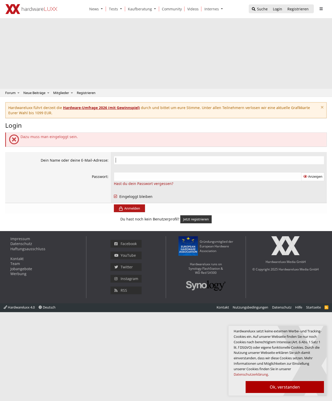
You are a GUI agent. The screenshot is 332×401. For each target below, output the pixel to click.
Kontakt (17, 258)
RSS (124, 290)
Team (15, 263)
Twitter (127, 266)
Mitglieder (61, 92)
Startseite (313, 307)
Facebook (129, 243)
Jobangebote (21, 268)
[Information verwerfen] (321, 108)
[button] (103, 8)
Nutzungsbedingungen (250, 307)
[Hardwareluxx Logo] (31, 9)
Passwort (99, 176)
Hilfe (298, 307)
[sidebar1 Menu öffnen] (321, 8)
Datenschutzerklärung (251, 374)
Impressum (20, 238)
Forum (10, 92)
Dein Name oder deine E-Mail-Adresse (74, 160)
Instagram (129, 278)
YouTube (128, 255)
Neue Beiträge (34, 92)
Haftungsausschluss (27, 248)
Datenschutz (21, 243)
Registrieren (86, 92)
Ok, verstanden (285, 387)
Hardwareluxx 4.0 (21, 307)
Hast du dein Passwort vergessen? (143, 183)
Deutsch (49, 307)
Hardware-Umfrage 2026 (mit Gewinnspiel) (101, 107)
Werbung (18, 273)
